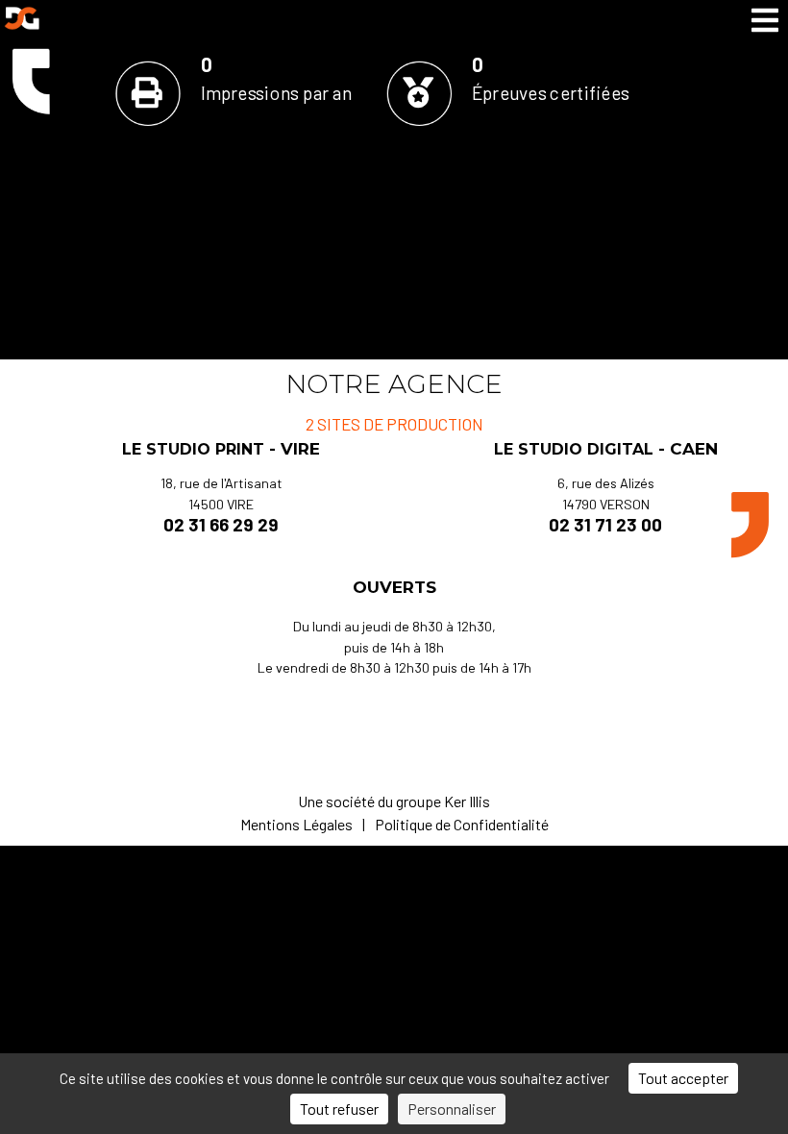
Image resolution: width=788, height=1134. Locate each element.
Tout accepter (683, 1078)
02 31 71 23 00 (605, 524)
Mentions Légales (296, 824)
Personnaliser (451, 1108)
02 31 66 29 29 (221, 524)
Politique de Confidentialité (462, 824)
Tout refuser (339, 1108)
